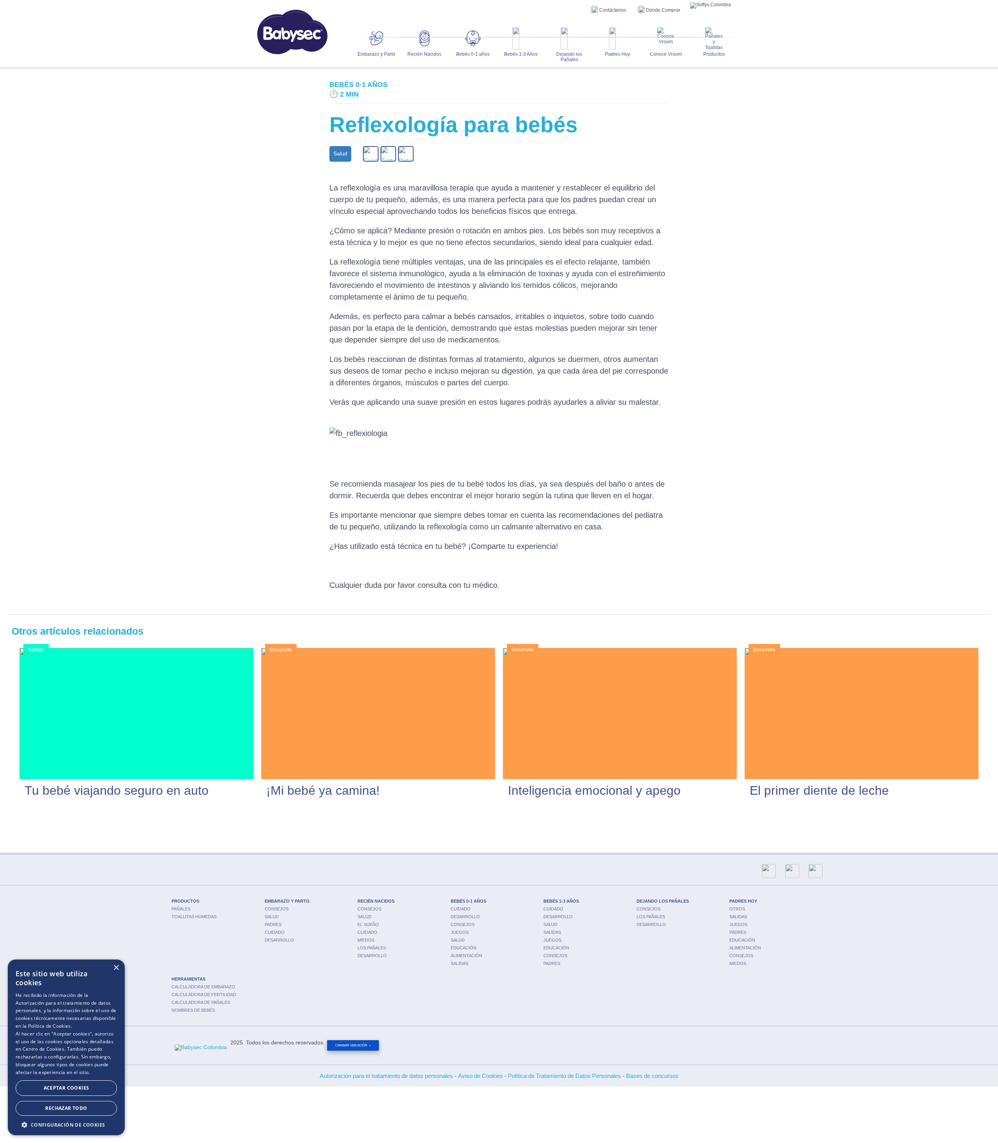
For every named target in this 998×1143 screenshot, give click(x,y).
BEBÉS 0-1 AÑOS (468, 901)
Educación (463, 947)
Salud (272, 916)
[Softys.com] (710, 5)
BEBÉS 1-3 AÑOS (561, 901)
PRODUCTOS (185, 901)
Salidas (459, 963)
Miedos (365, 940)
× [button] (116, 968)
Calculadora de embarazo (203, 986)
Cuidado (275, 932)
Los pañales (371, 947)
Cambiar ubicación (351, 1045)
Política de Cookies (49, 1026)
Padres (273, 924)
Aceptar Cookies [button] (66, 1088)
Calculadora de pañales (201, 1002)
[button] (66, 1124)
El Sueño (368, 924)
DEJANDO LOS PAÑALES (663, 901)
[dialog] (66, 1047)
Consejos (276, 909)
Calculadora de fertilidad (204, 994)
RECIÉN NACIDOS (376, 901)
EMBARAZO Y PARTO (287, 901)
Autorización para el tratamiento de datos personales (386, 1075)
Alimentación (466, 955)
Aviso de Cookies (480, 1075)
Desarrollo (279, 940)
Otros (737, 909)
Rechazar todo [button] (66, 1108)
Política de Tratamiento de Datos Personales (564, 1075)
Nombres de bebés (193, 1010)
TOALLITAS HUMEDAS (194, 916)
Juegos (460, 932)
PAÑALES (181, 909)
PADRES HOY (743, 901)
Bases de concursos (652, 1075)
